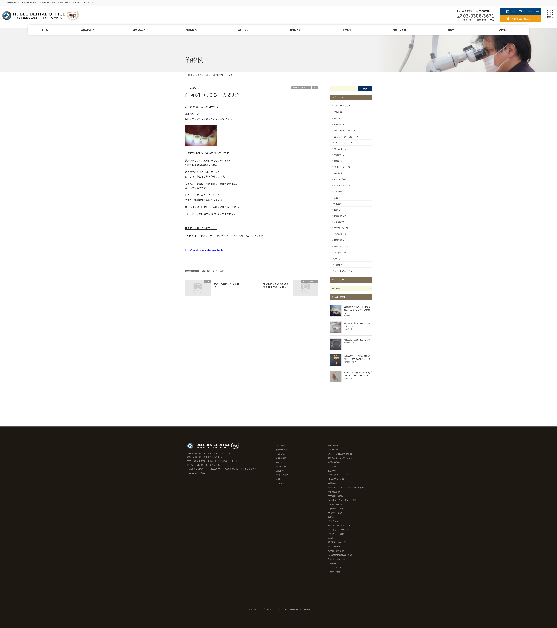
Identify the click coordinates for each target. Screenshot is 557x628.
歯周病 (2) (338, 160)
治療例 (451, 29)
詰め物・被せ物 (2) (342, 227)
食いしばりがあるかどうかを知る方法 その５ (276, 285)
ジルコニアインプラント (339, 525)
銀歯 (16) (338, 209)
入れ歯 (331, 538)
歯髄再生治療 (334, 462)
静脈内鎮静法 (334, 546)
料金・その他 (399, 29)
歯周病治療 (333, 449)
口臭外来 (332, 563)
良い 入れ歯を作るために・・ (226, 285)
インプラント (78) (342, 185)
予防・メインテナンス (338, 474)
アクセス (503, 29)
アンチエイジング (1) (343, 105)
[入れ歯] (198, 287)
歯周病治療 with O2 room (340, 457)
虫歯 (315, 87)
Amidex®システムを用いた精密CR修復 (346, 487)
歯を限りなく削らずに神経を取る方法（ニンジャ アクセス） (357, 309)
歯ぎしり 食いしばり (301, 87)
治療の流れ (191, 29)
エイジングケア (335, 504)
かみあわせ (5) (340, 124)
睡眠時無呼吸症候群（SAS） (341, 555)
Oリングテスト (335, 567)
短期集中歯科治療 (336, 550)
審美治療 (332, 483)
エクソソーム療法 (336, 508)
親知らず (332, 517)
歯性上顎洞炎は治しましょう (357, 339)
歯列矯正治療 (334, 491)
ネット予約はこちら (522, 11)
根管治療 (332, 470)
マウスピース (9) (341, 246)
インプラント (334, 521)
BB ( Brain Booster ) (337, 559)
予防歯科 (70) (340, 234)
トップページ (282, 445)
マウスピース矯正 (336, 495)
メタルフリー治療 (336, 479)
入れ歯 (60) (339, 173)
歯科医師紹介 (87, 29)
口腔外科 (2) (339, 191)
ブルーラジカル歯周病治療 (340, 453)
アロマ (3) (338, 258)
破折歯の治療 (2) (341, 252)
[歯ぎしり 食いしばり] (305, 287)
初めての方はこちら (522, 18)
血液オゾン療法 (335, 512)
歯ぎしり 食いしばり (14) (346, 136)
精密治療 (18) (340, 215)
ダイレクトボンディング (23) (347, 130)
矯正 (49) (338, 118)
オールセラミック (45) (344, 148)
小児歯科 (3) (339, 203)
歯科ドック (243, 29)
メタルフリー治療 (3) (343, 166)
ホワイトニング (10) (343, 142)
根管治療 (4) (339, 240)
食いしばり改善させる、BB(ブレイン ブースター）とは (358, 374)
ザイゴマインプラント (338, 529)
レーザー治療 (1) (341, 179)
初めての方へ (139, 29)
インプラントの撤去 (337, 533)
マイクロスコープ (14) (344, 270)
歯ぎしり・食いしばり (338, 542)
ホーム (44, 29)
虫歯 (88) (338, 197)
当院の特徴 (295, 29)
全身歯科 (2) (339, 154)
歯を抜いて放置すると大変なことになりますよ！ (357, 325)
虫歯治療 (332, 466)
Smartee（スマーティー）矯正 (342, 500)
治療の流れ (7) (340, 221)
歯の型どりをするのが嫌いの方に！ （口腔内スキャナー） (357, 358)
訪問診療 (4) (339, 112)
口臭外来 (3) (339, 264)
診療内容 (347, 29)
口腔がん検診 (334, 571)
